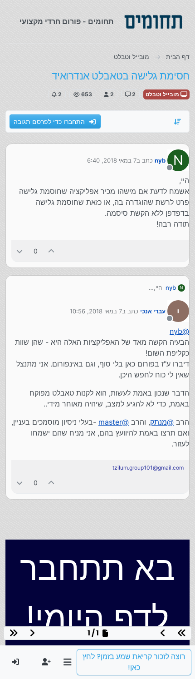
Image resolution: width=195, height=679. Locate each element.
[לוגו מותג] (153, 22)
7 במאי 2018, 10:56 (96, 311)
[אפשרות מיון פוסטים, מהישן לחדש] (178, 121)
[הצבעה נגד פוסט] (19, 251)
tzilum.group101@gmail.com (148, 467)
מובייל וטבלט (163, 94)
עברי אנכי (153, 311)
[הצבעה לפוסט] (52, 251)
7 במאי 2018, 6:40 (111, 160)
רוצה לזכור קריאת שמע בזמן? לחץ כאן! (134, 662)
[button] (67, 662)
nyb (160, 160)
